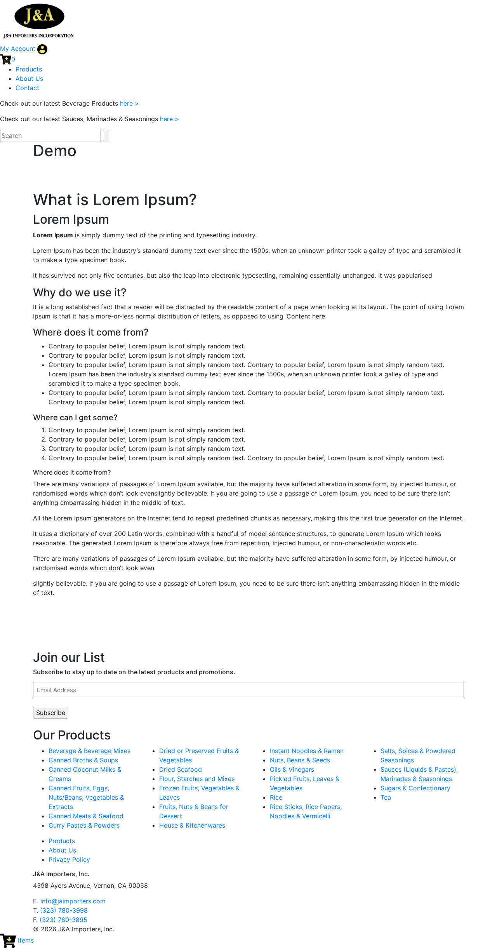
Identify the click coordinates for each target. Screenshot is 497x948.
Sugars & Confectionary (415, 788)
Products (29, 69)
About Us (29, 78)
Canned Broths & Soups (83, 760)
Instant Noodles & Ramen (307, 751)
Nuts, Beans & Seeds (300, 760)
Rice (276, 797)
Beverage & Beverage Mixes (89, 751)
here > (129, 103)
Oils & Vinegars (292, 769)
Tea (386, 797)
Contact (27, 88)
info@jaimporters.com (73, 901)
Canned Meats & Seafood (86, 816)
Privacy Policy (69, 859)
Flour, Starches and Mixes (197, 779)
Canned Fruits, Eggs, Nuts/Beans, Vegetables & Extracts (86, 797)
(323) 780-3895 (63, 920)
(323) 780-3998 (64, 910)
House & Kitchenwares (192, 825)
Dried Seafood (180, 769)
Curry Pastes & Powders (84, 825)
